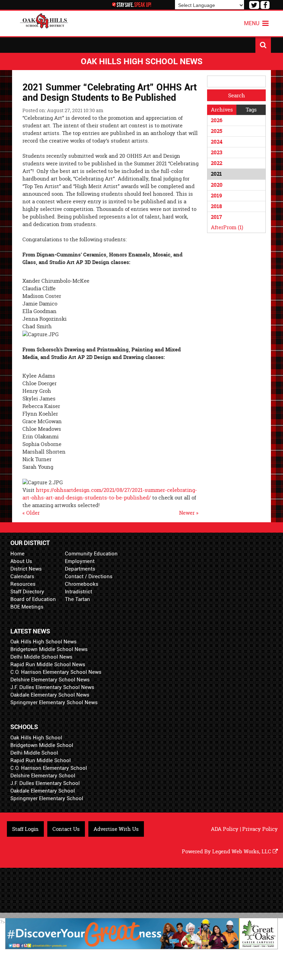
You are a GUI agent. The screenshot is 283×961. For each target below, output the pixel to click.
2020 (217, 184)
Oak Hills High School (36, 738)
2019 (216, 195)
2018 (216, 206)
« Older (31, 512)
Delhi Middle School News (41, 657)
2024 (216, 141)
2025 (216, 131)
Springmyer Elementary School (46, 798)
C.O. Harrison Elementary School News (55, 672)
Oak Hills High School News (43, 642)
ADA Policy (224, 829)
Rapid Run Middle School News (47, 664)
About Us (21, 561)
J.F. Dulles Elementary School (45, 783)
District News (26, 569)
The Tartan (77, 599)
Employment (80, 561)
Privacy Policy (260, 829)
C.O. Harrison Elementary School (48, 768)
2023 (216, 152)
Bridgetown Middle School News (49, 649)
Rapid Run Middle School (40, 760)
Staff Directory (27, 592)
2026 (216, 120)
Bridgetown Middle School (41, 745)
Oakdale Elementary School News (49, 695)
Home (17, 554)
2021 (216, 173)
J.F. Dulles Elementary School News (52, 687)
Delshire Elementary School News (50, 680)
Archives (222, 109)
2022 (216, 163)
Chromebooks (81, 584)
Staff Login (25, 829)
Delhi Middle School (34, 753)
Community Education (91, 554)
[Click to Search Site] (263, 45)
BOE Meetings (26, 607)
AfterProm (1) (227, 227)
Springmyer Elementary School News (54, 702)
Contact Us (66, 829)
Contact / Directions (89, 576)
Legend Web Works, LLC (242, 851)
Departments (80, 569)
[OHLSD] (44, 20)
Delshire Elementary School (42, 776)
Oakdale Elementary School (42, 791)
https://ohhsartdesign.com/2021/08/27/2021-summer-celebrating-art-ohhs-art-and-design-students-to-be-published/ (109, 493)
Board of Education (33, 599)
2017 (216, 217)
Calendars (22, 576)
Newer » (188, 512)
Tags (251, 109)
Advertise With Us (116, 829)
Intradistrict (78, 592)
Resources (23, 584)
